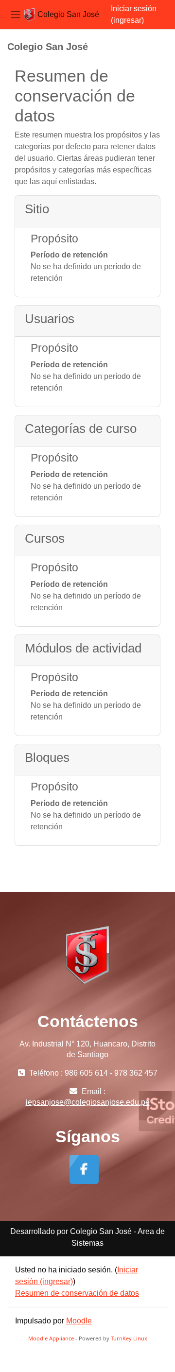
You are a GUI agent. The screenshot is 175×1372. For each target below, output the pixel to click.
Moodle (79, 1321)
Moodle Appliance (51, 1338)
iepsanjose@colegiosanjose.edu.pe (88, 1102)
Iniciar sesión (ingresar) (134, 14)
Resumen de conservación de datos (77, 1293)
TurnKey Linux (129, 1338)
